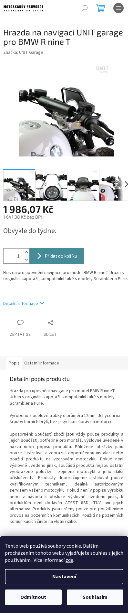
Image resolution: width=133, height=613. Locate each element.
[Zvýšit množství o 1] (26, 252)
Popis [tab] (14, 363)
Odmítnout (33, 597)
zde (69, 560)
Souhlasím (95, 597)
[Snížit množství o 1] (26, 259)
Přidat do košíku (61, 256)
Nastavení (64, 576)
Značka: (23, 52)
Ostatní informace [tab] (41, 363)
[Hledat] (84, 8)
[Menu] (118, 8)
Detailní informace (20, 303)
